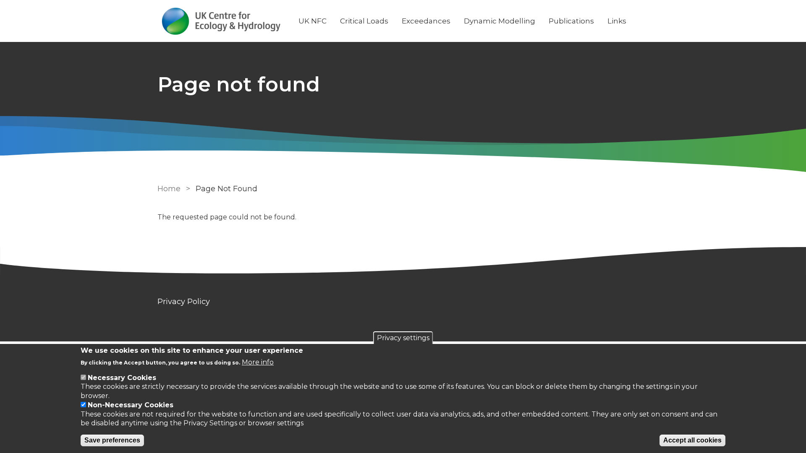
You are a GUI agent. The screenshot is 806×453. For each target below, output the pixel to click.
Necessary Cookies (122, 378)
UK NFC (312, 21)
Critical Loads (364, 21)
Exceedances (426, 21)
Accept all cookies (692, 440)
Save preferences (112, 440)
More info (258, 362)
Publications (571, 21)
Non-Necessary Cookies (130, 405)
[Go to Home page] (221, 21)
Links (616, 21)
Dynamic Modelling (499, 21)
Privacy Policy (183, 301)
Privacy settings (403, 338)
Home (169, 188)
